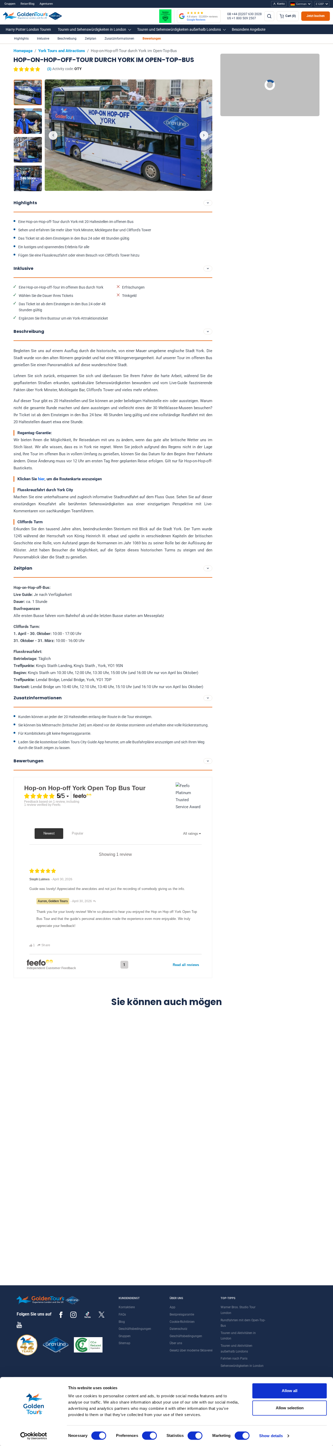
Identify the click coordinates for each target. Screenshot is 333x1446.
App (172, 1307)
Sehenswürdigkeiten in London (242, 1366)
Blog (122, 1322)
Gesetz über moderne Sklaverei (191, 1350)
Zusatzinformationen (119, 38)
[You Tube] (19, 1324)
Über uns (176, 1343)
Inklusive (43, 38)
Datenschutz (178, 1329)
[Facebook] (60, 1314)
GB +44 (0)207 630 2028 (244, 14)
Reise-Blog (27, 3)
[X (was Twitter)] (101, 1314)
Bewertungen (152, 38)
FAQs (122, 1314)
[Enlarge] (128, 135)
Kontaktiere (127, 1307)
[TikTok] (87, 1315)
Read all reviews (186, 965)
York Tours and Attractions (61, 50)
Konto (281, 3)
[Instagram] (73, 1314)
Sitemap (124, 1343)
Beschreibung (66, 38)
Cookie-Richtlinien (182, 1322)
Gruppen (9, 3)
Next (204, 135)
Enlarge (128, 135)
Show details (271, 1435)
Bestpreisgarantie (182, 1314)
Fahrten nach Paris (234, 1358)
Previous (53, 135)
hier (41, 479)
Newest (49, 833)
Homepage (23, 50)
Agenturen (46, 3)
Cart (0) (290, 16)
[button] (28, 29)
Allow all (289, 1390)
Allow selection (290, 1408)
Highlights (21, 38)
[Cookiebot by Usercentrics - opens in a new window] (33, 1436)
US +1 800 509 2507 (241, 18)
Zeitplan (90, 38)
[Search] (269, 16)
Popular (77, 833)
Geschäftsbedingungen (135, 1329)
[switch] (149, 1435)
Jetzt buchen (315, 16)
